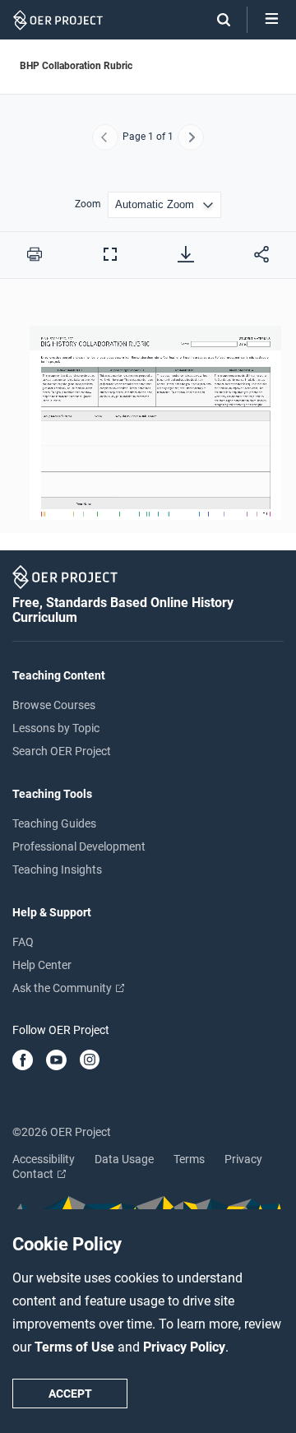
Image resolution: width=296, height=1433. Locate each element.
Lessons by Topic (55, 728)
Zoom (88, 204)
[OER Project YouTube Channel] (56, 1061)
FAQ (23, 941)
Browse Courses (53, 705)
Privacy (243, 1159)
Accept (70, 1393)
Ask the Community (63, 988)
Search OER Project (61, 751)
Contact (34, 1173)
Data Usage (124, 1159)
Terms (189, 1159)
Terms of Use (76, 1347)
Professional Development (79, 846)
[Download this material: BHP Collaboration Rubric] (186, 254)
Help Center (42, 965)
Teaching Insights (57, 869)
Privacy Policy (184, 1347)
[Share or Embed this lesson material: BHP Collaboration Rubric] (261, 254)
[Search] (215, 20)
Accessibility (43, 1159)
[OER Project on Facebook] (22, 1061)
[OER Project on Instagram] (89, 1061)
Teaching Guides (54, 823)
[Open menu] (272, 19)
